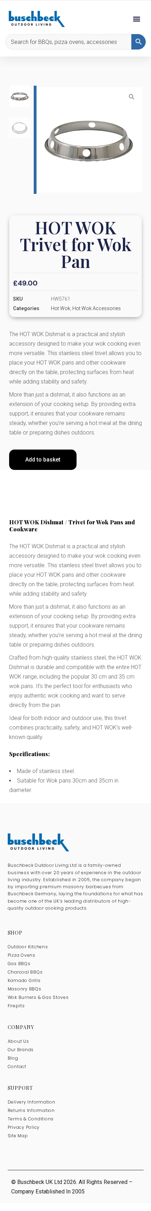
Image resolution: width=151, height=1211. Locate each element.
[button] (136, 19)
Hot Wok (60, 308)
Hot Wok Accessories (96, 308)
